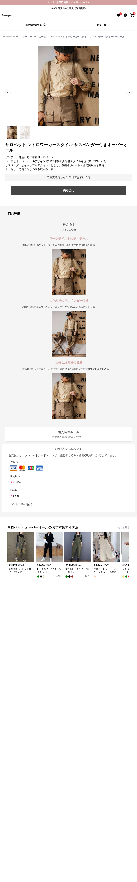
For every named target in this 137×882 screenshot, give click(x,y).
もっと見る (124, 527)
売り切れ (68, 190)
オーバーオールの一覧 (34, 36)
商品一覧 (101, 25)
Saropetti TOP (10, 36)
